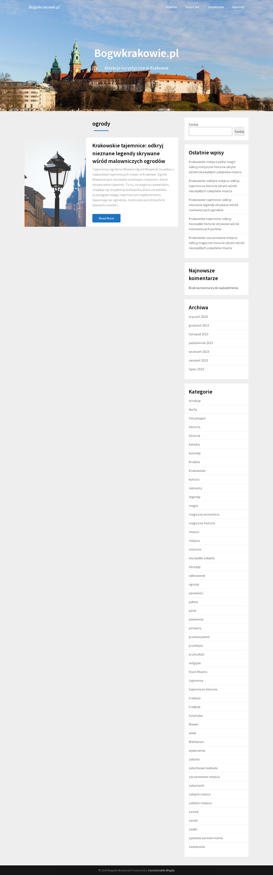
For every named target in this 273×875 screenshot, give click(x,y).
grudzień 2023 (199, 325)
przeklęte (196, 645)
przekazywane (199, 637)
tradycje (194, 707)
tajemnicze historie (203, 689)
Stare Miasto (198, 672)
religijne (195, 663)
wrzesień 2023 (199, 351)
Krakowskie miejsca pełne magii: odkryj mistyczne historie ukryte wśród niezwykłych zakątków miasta (215, 167)
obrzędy (194, 567)
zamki (193, 820)
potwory (195, 628)
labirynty (195, 488)
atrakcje (195, 400)
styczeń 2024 (198, 316)
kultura (194, 479)
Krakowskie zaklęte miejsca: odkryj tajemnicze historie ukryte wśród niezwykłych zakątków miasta (214, 186)
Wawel (193, 724)
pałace (193, 602)
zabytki (194, 759)
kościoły (238, 7)
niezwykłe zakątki (202, 558)
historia (194, 427)
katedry (194, 444)
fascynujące (197, 418)
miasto (194, 532)
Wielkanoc (196, 742)
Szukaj (193, 124)
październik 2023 (201, 343)
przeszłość (196, 654)
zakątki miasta (200, 794)
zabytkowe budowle (203, 768)
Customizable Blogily (161, 870)
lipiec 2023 (196, 369)
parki (192, 610)
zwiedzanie (216, 7)
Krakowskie (197, 470)
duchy (193, 409)
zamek (194, 812)
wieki (192, 733)
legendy (194, 497)
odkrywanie (197, 575)
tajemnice (196, 680)
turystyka (192, 7)
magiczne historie (202, 523)
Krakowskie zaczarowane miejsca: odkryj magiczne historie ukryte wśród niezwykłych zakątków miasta (216, 242)
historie (194, 435)
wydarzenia (197, 750)
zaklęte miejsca (200, 803)
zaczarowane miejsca (204, 777)
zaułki (193, 829)
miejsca (194, 540)
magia (193, 505)
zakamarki (196, 785)
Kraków (171, 7)
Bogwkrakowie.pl (44, 7)
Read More (106, 218)
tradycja (194, 698)
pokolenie (196, 619)
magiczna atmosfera (204, 514)
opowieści (196, 593)
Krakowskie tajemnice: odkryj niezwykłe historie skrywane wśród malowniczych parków (214, 224)
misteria (195, 549)
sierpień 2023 (198, 360)
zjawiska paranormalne (206, 838)
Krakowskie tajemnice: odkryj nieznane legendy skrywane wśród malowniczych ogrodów (128, 153)
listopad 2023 (198, 334)
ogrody (194, 584)
